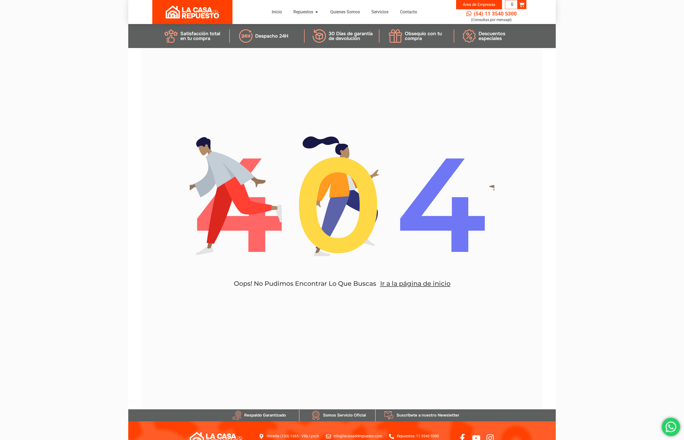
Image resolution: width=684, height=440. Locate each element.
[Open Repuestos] (316, 12)
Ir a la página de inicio (415, 283)
